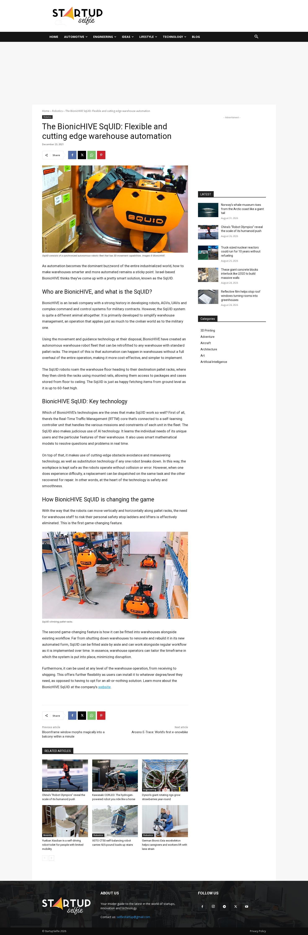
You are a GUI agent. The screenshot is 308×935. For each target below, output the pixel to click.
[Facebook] (72, 155)
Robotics (57, 111)
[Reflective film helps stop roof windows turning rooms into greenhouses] (208, 297)
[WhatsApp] (91, 155)
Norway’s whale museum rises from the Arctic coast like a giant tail (242, 209)
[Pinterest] (101, 155)
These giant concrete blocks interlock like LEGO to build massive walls (239, 273)
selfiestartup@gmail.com (133, 917)
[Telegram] (224, 907)
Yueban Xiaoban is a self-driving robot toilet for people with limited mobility (62, 844)
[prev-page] (44, 858)
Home (45, 111)
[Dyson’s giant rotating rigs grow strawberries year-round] (165, 776)
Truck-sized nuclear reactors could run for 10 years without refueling (240, 251)
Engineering (149, 789)
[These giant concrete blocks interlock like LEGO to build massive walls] (208, 275)
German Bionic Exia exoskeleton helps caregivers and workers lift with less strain (164, 844)
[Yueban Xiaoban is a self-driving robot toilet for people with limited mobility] (65, 821)
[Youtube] (246, 907)
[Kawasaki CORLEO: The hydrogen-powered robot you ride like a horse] (115, 776)
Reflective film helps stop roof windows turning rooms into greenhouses (240, 295)
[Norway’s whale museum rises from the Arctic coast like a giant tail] (208, 210)
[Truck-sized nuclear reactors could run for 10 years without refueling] (208, 253)
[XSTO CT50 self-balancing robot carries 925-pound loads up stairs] (115, 821)
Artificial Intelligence (54, 789)
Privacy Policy (258, 931)
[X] (82, 155)
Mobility (97, 789)
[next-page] (51, 858)
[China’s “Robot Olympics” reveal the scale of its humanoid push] (65, 776)
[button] (256, 37)
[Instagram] (213, 907)
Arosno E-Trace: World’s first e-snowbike (160, 732)
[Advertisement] (195, 15)
